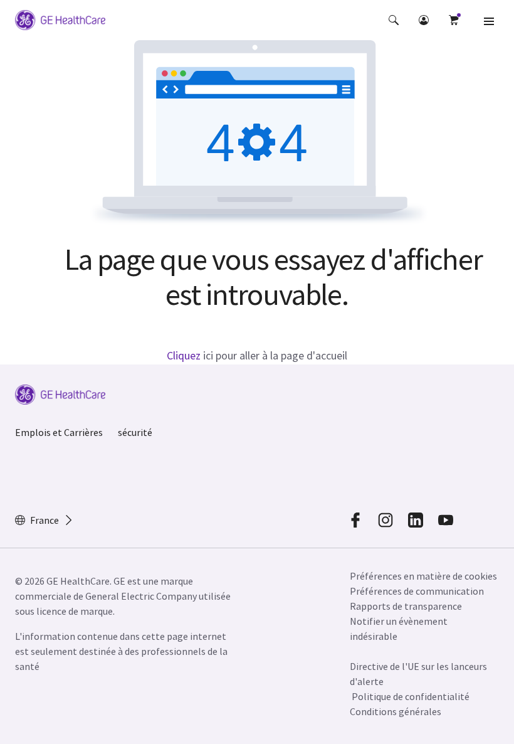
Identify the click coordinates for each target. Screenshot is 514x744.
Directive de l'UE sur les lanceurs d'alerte (418, 674)
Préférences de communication (417, 591)
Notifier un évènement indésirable (399, 628)
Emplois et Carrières (59, 432)
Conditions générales (395, 711)
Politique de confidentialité (410, 696)
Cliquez (184, 355)
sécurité (135, 432)
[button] (393, 20)
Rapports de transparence (406, 606)
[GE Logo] (60, 22)
